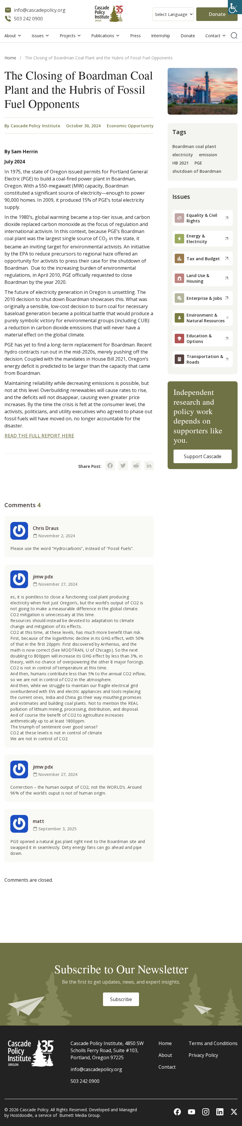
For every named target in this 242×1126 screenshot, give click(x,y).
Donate (217, 14)
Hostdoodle (21, 1115)
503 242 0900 (85, 1081)
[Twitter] (123, 466)
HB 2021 (180, 163)
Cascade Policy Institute (35, 125)
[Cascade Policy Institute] (109, 14)
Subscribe (121, 999)
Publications (102, 35)
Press (135, 35)
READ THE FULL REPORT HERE (39, 435)
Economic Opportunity (130, 125)
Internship (160, 35)
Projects (68, 35)
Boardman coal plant (194, 146)
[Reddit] (136, 466)
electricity (182, 155)
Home (10, 58)
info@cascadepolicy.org (96, 1069)
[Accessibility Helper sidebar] (235, 7)
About (10, 35)
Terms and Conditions (213, 1043)
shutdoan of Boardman (196, 171)
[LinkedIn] (149, 466)
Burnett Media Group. (80, 1115)
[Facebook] (110, 466)
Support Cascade (202, 456)
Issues (38, 35)
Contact (212, 35)
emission (208, 155)
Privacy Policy (203, 1055)
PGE (198, 163)
